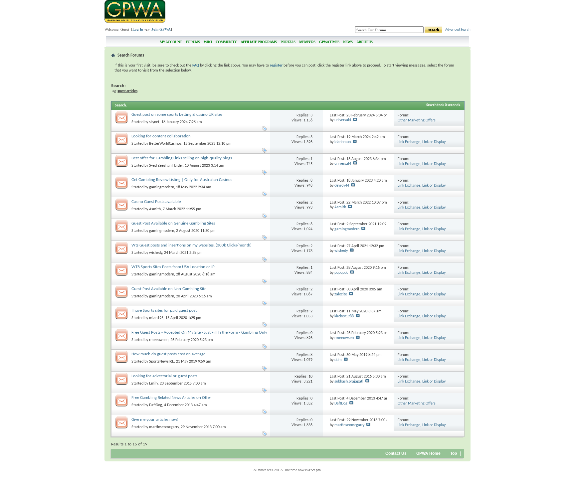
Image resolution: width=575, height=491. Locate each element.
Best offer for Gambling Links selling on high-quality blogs (181, 158)
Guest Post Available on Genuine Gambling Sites (173, 223)
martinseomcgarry (164, 427)
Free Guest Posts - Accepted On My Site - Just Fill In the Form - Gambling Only (199, 332)
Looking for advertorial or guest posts (164, 376)
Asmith (155, 209)
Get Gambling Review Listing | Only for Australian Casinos (181, 180)
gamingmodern (161, 187)
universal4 (342, 120)
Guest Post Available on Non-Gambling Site (168, 289)
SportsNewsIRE (161, 362)
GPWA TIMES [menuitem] (329, 42)
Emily (153, 384)
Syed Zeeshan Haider (166, 166)
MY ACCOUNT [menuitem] (171, 42)
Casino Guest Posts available (156, 202)
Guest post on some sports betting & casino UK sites (176, 114)
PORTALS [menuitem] (288, 42)
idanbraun (342, 142)
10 (310, 377)
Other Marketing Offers (417, 120)
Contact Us (396, 453)
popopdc (341, 273)
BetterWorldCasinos (165, 144)
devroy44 (341, 186)
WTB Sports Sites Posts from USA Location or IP (173, 267)
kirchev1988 (344, 316)
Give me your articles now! (154, 419)
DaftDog (155, 405)
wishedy (155, 253)
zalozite (340, 294)
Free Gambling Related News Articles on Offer (171, 398)
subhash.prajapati (348, 382)
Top (453, 453)
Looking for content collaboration (161, 136)
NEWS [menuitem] (347, 42)
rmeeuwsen (158, 340)
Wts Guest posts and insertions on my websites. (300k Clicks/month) (191, 245)
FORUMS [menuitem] (193, 42)
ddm (338, 360)
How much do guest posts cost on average (168, 354)
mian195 (156, 318)
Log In (137, 29)
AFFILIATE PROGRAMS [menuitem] (259, 42)
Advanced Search (458, 30)
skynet (154, 122)
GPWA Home (428, 453)
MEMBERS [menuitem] (307, 42)
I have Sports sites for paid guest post (164, 310)
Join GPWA (161, 29)
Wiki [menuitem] (208, 42)
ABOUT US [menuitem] (364, 42)
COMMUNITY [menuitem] (226, 42)
